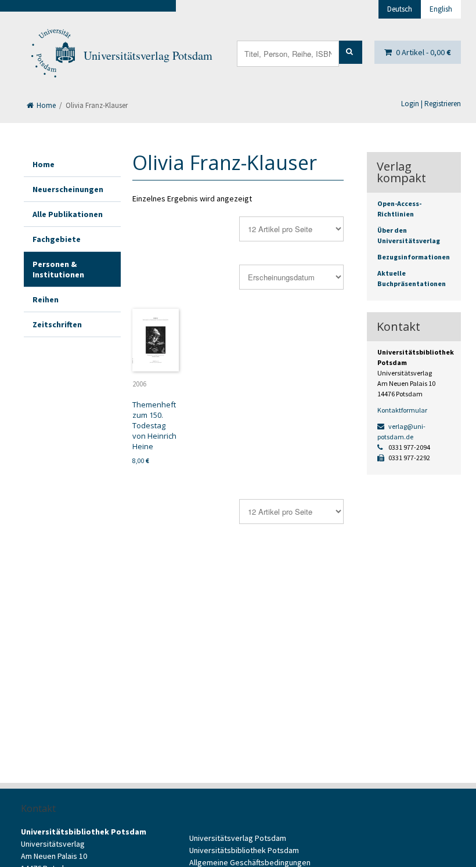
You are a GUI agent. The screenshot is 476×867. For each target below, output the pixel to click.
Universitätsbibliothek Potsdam (244, 850)
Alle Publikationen (68, 214)
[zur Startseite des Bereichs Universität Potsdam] (52, 55)
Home (45, 105)
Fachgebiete (57, 239)
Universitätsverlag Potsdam (148, 55)
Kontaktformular (402, 410)
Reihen (46, 299)
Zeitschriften (57, 324)
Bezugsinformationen (413, 256)
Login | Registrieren (431, 104)
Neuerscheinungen (68, 189)
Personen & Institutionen (58, 269)
